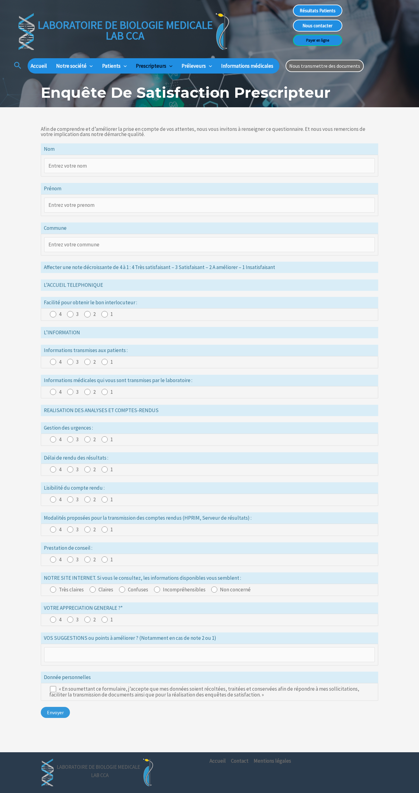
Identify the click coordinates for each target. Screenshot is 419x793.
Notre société (71, 66)
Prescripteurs (151, 66)
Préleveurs (194, 66)
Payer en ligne (317, 40)
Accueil (39, 66)
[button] (17, 65)
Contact (239, 760)
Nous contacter (317, 25)
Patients (111, 66)
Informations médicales (247, 66)
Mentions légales (272, 760)
